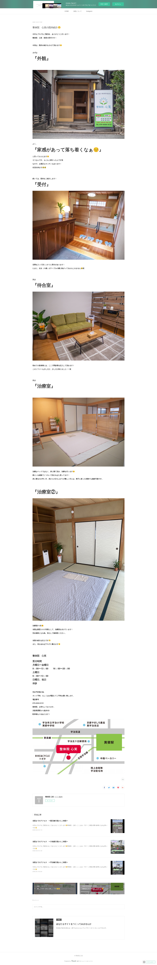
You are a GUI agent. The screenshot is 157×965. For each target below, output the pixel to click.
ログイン (118, 4)
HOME (67, 11)
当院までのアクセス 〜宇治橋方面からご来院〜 (50, 862)
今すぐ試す (104, 4)
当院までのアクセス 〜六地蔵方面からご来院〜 (50, 841)
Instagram (89, 11)
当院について (77, 11)
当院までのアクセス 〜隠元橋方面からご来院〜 (50, 820)
